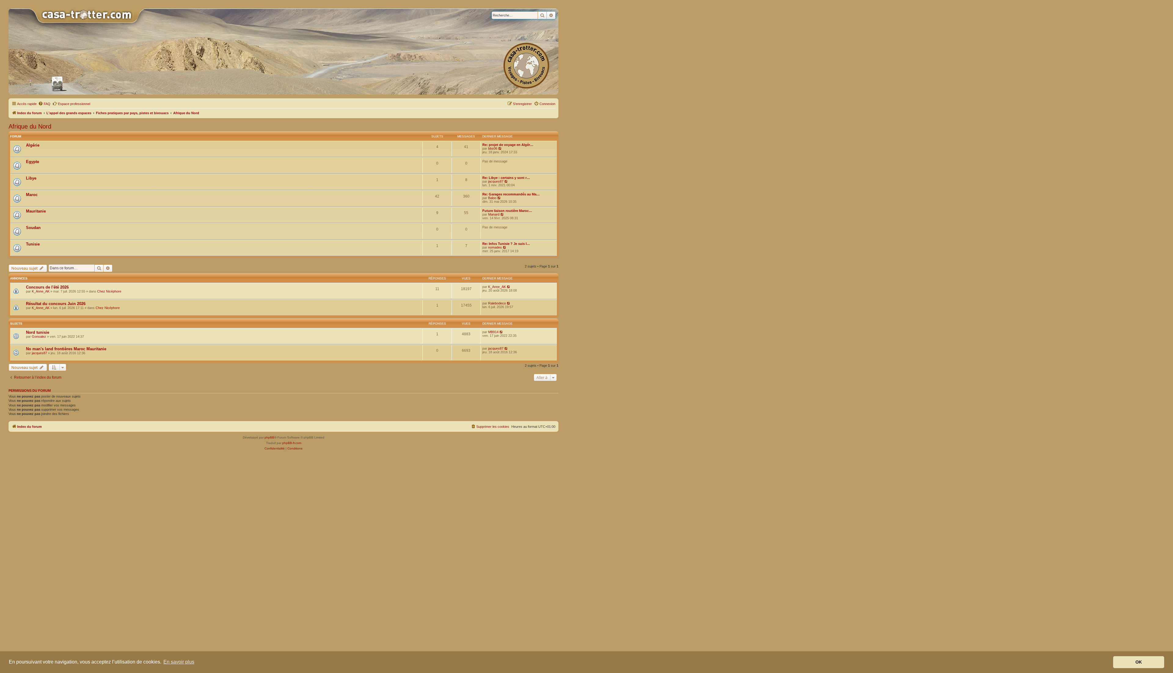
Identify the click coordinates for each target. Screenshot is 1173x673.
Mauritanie (36, 211)
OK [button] (1138, 662)
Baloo (492, 198)
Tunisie (33, 244)
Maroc (32, 194)
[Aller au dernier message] (509, 287)
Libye (31, 178)
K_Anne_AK (40, 291)
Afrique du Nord (30, 126)
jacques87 (495, 181)
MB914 (493, 332)
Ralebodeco (497, 303)
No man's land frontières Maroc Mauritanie (66, 349)
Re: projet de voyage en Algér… (507, 145)
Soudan (33, 227)
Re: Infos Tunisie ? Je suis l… (506, 244)
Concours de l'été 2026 (47, 287)
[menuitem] (44, 103)
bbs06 (492, 148)
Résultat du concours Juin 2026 (56, 303)
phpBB (269, 437)
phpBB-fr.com (291, 443)
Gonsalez (39, 336)
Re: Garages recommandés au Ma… (511, 194)
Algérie (32, 145)
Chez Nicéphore (109, 291)
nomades (495, 247)
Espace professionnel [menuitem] (74, 104)
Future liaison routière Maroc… (507, 211)
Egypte (32, 161)
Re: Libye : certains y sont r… (506, 178)
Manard (493, 214)
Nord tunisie (37, 332)
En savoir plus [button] (178, 661)
